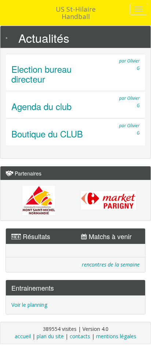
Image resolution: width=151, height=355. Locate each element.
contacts (80, 336)
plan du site (50, 336)
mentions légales (116, 336)
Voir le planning (29, 304)
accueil (23, 336)
